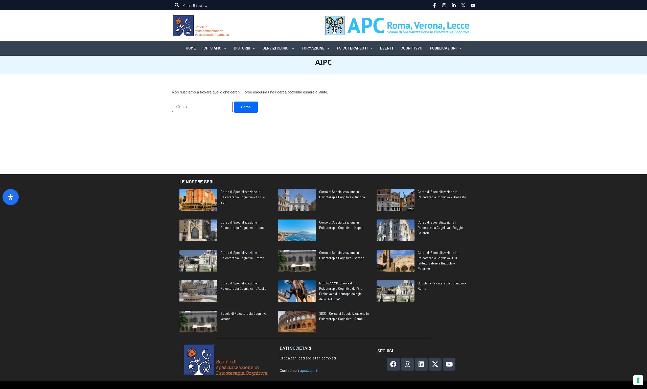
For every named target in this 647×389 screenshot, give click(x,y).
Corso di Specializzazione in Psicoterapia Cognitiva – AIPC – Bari (243, 196)
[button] (223, 48)
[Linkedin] (453, 5)
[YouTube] (473, 5)
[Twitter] (463, 5)
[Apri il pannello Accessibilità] (11, 197)
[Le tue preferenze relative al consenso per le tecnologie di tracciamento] (638, 380)
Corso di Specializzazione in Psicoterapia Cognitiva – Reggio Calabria (440, 227)
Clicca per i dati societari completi (308, 358)
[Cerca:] (202, 107)
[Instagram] (444, 5)
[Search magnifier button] (176, 5)
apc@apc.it (309, 370)
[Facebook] (434, 5)
